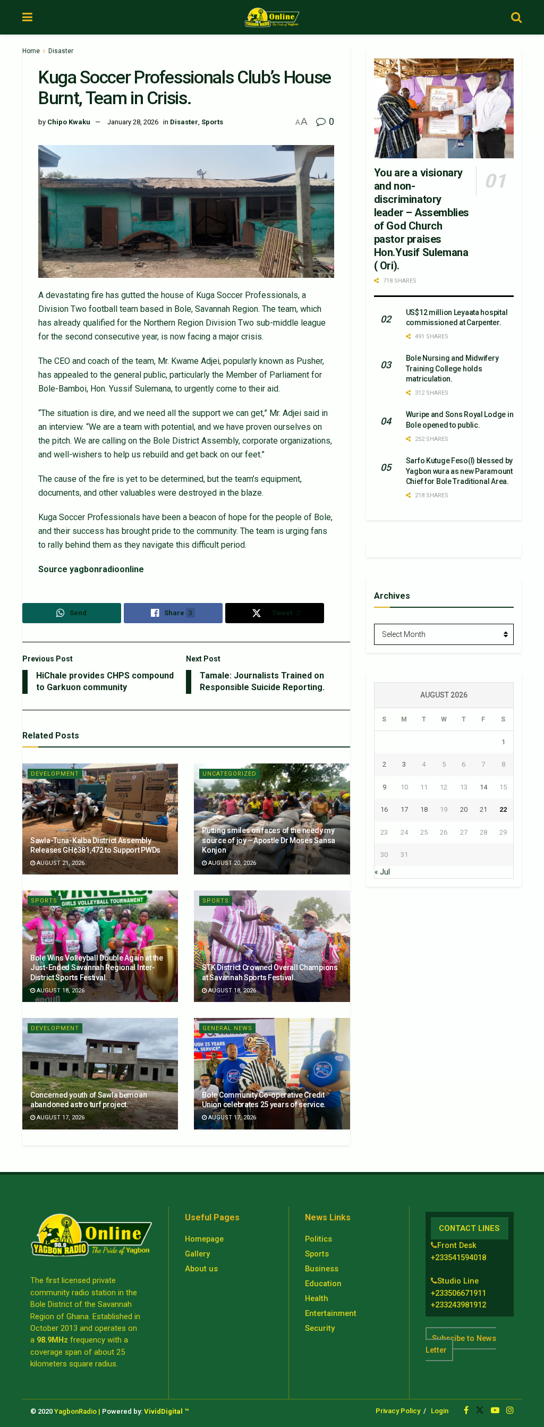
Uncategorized (229, 773)
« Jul (382, 872)
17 (404, 809)
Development (55, 773)
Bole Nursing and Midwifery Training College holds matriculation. (452, 368)
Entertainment (330, 1313)
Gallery (197, 1254)
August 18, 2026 (59, 990)
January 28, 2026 (132, 122)
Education (323, 1283)
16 (384, 809)
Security (320, 1328)
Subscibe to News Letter (461, 1344)
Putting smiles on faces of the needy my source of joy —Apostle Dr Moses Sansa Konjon (268, 840)
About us (201, 1268)
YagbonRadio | (77, 1411)
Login (439, 1411)
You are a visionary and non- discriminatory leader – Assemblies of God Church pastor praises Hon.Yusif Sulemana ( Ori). (421, 219)
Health (316, 1298)
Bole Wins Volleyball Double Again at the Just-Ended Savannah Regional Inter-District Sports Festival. (96, 967)
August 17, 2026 (59, 1117)
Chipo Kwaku (68, 122)
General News (227, 1028)
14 (483, 787)
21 (483, 809)
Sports (212, 122)
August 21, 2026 (59, 863)
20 (464, 809)
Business (321, 1268)
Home (31, 51)
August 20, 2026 (231, 863)
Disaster (60, 51)
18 (424, 809)
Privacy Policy (398, 1411)
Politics (318, 1239)
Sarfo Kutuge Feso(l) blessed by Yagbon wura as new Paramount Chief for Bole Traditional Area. (459, 471)
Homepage (204, 1239)
